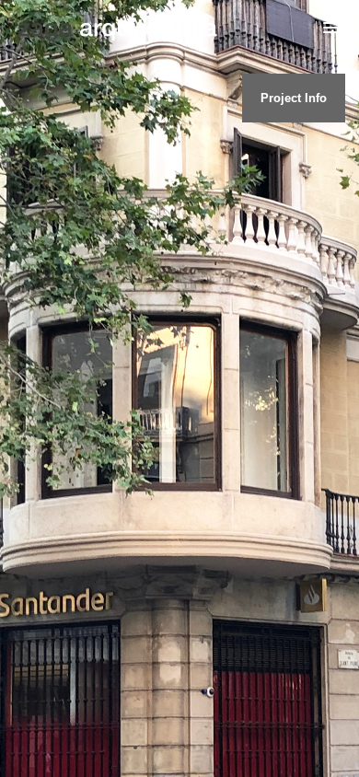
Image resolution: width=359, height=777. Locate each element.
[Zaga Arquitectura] (117, 29)
